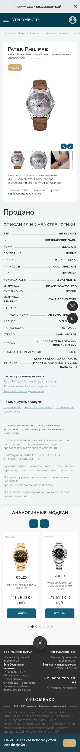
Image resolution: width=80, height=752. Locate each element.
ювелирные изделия (48, 6)
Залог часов (11, 412)
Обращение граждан (16, 675)
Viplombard (25, 20)
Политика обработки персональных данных (17, 688)
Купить (21, 612)
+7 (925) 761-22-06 (65, 668)
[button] (64, 146)
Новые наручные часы (40, 386)
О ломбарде (10, 683)
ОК (69, 743)
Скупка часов (12, 407)
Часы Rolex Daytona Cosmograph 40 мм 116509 (59, 586)
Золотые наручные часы (40, 382)
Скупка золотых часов (38, 407)
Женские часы (13, 386)
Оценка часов (64, 407)
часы (30, 6)
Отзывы (17, 679)
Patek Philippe (28, 48)
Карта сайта (28, 683)
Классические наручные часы (23, 391)
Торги (6, 679)
